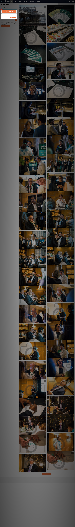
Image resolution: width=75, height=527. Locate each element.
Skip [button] (11, 17)
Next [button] (14, 17)
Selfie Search (9, 11)
